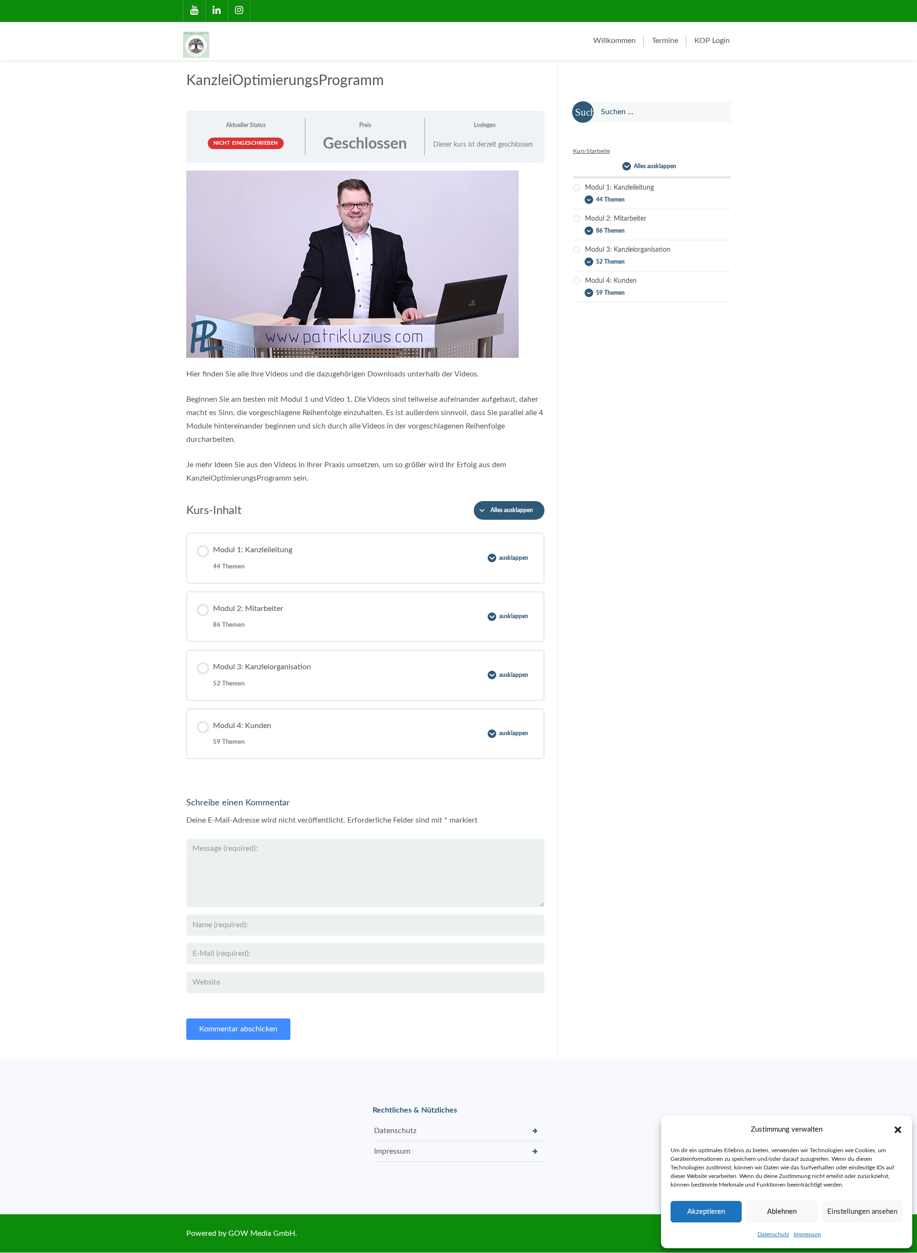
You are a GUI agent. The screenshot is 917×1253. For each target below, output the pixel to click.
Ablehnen (782, 1211)
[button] (898, 1130)
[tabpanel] (365, 328)
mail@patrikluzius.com (696, 10)
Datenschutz (773, 1234)
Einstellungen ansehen (862, 1211)
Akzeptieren (706, 1211)
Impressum (807, 1234)
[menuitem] (614, 41)
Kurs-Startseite (591, 151)
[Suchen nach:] (652, 112)
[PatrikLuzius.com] (198, 41)
